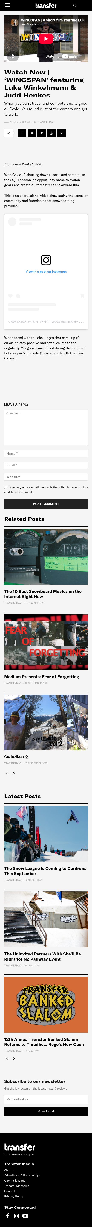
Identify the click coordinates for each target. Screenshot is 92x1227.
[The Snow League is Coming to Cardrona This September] (46, 834)
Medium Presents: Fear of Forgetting (41, 676)
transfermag (46, 122)
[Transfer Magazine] (46, 5)
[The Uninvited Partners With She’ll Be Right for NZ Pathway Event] (46, 919)
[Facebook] (22, 133)
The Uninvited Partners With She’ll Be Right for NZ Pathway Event (42, 956)
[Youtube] (25, 1216)
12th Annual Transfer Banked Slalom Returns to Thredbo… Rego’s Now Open (44, 1042)
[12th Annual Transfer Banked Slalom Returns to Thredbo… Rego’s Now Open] (46, 1005)
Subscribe (44, 1111)
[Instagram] (16, 1216)
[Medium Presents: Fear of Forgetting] (46, 642)
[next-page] (13, 773)
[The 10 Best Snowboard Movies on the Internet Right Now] (46, 556)
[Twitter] (32, 133)
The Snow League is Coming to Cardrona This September (45, 871)
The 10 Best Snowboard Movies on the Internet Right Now (43, 594)
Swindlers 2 (16, 756)
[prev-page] (7, 773)
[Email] (61, 133)
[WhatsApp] (51, 133)
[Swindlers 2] (46, 722)
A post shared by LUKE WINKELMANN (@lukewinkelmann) (48, 321)
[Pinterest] (41, 133)
